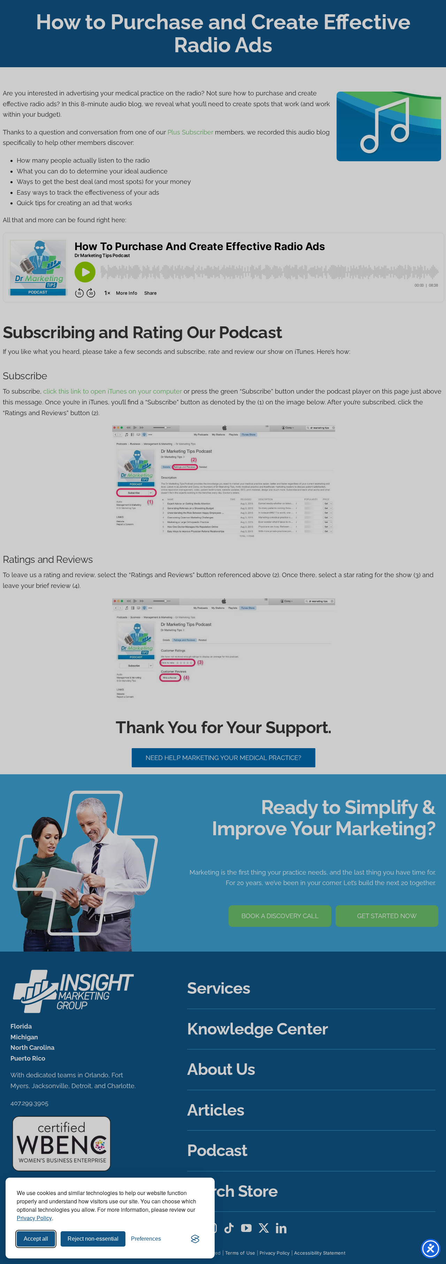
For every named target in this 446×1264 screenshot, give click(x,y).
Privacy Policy (34, 1218)
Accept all (36, 1239)
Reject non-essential (93, 1239)
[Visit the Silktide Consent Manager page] (195, 1239)
